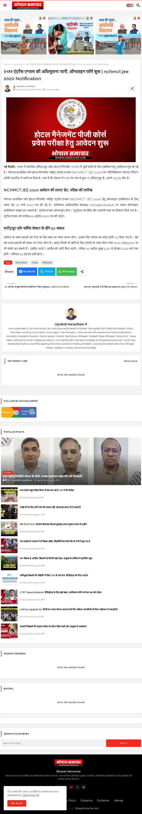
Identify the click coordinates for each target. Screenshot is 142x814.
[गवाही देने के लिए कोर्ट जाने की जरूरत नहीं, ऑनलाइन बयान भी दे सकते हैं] (9, 511)
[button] (130, 5)
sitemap (118, 800)
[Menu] (5, 5)
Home (7, 64)
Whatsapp (68, 271)
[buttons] (71, 787)
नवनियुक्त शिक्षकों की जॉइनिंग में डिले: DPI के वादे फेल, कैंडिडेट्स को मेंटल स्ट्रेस (54, 575)
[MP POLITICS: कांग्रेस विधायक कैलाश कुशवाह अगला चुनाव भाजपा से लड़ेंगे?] (9, 528)
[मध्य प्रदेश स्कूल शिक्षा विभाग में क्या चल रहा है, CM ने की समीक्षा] (9, 494)
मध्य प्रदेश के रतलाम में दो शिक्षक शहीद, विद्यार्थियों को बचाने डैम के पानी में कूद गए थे (55, 541)
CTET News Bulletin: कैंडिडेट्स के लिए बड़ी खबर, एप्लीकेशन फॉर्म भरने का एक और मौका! (61, 592)
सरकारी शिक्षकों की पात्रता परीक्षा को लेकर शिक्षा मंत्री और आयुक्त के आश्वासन (53, 626)
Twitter (48, 271)
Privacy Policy (67, 800)
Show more (130, 361)
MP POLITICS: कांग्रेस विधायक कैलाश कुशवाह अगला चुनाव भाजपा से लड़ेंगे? (53, 524)
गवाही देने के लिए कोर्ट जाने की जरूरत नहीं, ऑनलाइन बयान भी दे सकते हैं (50, 507)
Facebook (29, 271)
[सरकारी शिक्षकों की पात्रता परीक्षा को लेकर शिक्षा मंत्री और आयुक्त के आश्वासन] (9, 631)
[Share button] (82, 271)
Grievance (86, 800)
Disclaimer (103, 800)
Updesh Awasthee (69, 324)
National (18, 64)
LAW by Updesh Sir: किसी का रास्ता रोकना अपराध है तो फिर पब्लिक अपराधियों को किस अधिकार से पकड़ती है (68, 609)
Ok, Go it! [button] (17, 803)
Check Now (29, 795)
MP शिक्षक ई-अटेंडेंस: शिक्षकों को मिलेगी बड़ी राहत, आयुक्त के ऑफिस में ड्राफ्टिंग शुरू (56, 558)
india (34, 262)
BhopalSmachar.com (87, 808)
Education (21, 262)
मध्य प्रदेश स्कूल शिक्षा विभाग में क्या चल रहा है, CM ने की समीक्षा (47, 490)
